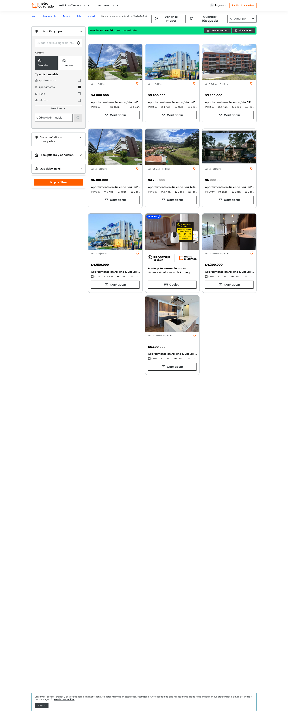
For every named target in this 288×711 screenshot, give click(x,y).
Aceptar (42, 705)
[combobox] (55, 43)
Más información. (64, 699)
